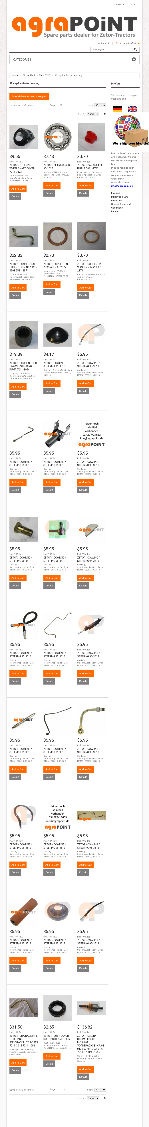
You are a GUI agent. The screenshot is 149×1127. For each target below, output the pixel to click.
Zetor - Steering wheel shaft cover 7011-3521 (22, 168)
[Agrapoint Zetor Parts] (132, 107)
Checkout (121, 4)
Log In (133, 4)
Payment (115, 193)
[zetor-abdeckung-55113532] (57, 1008)
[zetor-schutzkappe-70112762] (91, 137)
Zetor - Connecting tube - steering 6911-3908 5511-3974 (23, 267)
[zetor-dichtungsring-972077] (57, 236)
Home (15, 75)
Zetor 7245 (44, 75)
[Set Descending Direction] (105, 114)
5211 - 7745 (29, 75)
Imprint (114, 211)
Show (90, 105)
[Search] (135, 49)
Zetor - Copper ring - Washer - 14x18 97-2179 (91, 267)
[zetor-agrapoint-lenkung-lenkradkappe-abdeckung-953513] (57, 335)
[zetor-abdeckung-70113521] (23, 137)
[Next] (64, 105)
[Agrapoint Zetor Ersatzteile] (117, 107)
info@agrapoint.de (122, 186)
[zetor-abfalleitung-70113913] (23, 1008)
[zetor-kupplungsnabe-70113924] (23, 335)
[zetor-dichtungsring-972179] (91, 236)
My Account (103, 43)
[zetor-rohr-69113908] (23, 236)
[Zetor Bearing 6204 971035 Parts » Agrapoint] (57, 137)
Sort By (82, 114)
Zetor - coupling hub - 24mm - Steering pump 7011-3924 (23, 366)
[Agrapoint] (74, 27)
